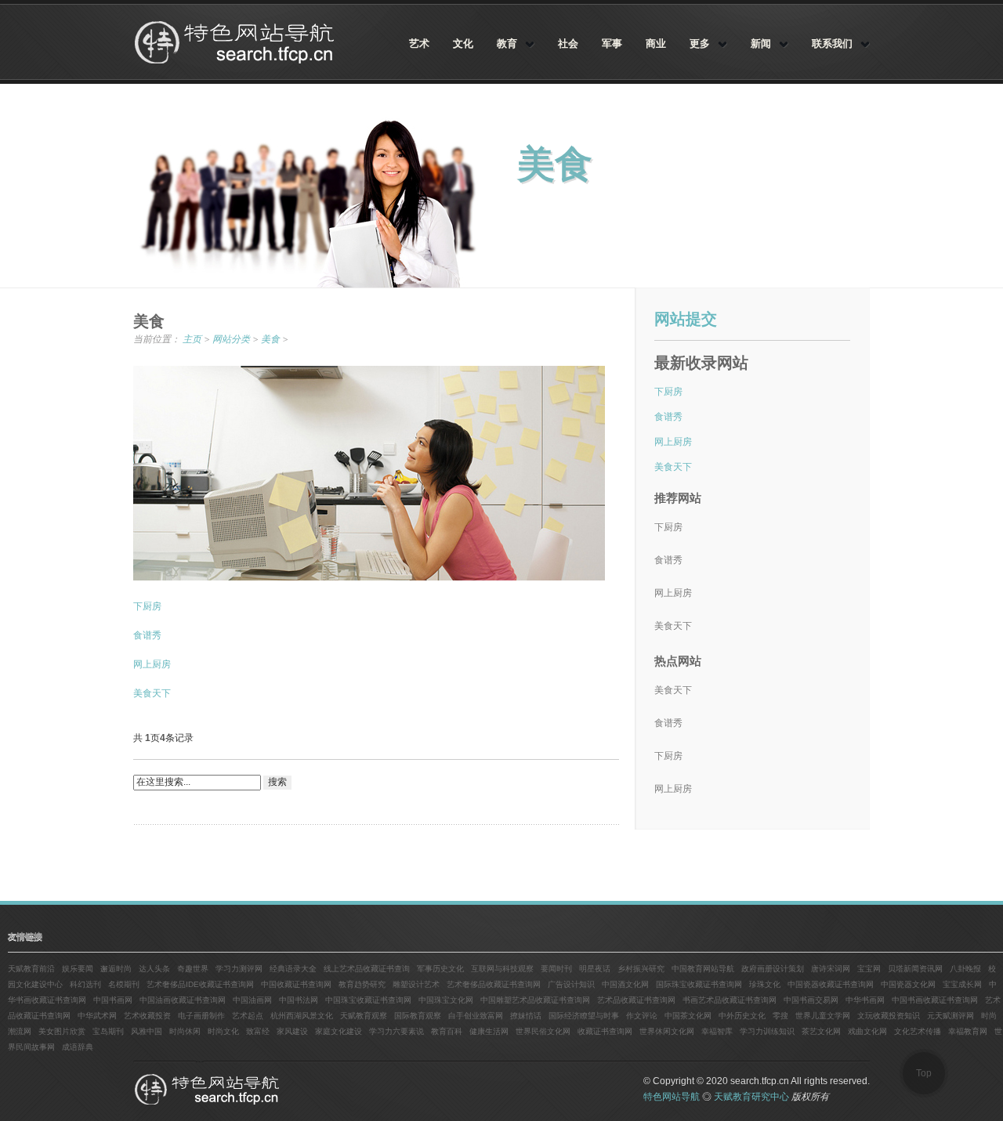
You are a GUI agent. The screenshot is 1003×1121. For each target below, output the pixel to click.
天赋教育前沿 (31, 968)
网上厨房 (152, 664)
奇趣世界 (192, 968)
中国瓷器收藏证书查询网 (831, 984)
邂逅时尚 (116, 968)
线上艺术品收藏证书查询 (367, 968)
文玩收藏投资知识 (888, 1015)
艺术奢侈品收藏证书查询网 (494, 984)
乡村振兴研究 (640, 968)
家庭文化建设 (338, 1031)
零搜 (780, 1015)
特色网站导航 (236, 41)
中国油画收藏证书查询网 (182, 1000)
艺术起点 (247, 1015)
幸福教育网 (967, 1031)
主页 (192, 339)
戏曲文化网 (867, 1031)
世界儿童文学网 (822, 1015)
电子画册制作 (201, 1015)
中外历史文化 (742, 1015)
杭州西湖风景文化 (301, 1015)
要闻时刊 (556, 968)
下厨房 (147, 606)
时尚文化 (223, 1031)
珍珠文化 (764, 984)
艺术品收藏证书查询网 (636, 1000)
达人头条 (154, 968)
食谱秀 (147, 635)
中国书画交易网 (811, 1000)
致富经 (258, 1031)
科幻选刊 (85, 984)
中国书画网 (112, 1000)
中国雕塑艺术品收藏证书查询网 (535, 1000)
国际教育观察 (417, 1015)
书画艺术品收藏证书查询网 (730, 1000)
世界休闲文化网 (666, 1031)
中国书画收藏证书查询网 (935, 1000)
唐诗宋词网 (830, 968)
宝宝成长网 (962, 984)
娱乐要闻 (77, 968)
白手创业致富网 (475, 1015)
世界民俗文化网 (543, 1031)
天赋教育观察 (363, 1015)
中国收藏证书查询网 (296, 984)
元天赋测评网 (950, 1015)
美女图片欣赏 (61, 1031)
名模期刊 (123, 984)
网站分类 (231, 339)
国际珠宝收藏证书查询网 (699, 984)
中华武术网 (97, 1015)
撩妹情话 (525, 1015)
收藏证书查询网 (605, 1031)
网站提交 (685, 318)
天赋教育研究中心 (751, 1096)
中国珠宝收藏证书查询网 (368, 1000)
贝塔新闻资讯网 (915, 968)
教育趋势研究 (362, 984)
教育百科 (446, 1031)
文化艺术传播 (917, 1031)
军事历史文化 (440, 968)
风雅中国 (146, 1031)
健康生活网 (489, 1031)
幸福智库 (717, 1031)
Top (924, 1073)
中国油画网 (252, 1000)
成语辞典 (77, 1047)
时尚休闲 (185, 1031)
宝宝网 (869, 968)
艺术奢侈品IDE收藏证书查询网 (200, 984)
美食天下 (152, 693)
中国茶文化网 (688, 1015)
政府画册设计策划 (772, 968)
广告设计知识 (571, 984)
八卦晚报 (965, 968)
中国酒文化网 (625, 984)
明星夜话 (594, 968)
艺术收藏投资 (147, 1015)
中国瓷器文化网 (908, 984)
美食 (270, 339)
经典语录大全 (293, 968)
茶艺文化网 (821, 1031)
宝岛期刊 (108, 1031)
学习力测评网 (239, 968)
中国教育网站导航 (703, 968)
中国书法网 (298, 1000)
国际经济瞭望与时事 (584, 1015)
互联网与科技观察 (502, 968)
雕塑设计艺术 (416, 984)
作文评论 (641, 1015)
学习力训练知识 (767, 1031)
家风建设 (292, 1031)
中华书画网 (865, 1000)
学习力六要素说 (396, 1031)
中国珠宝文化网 (445, 1000)
